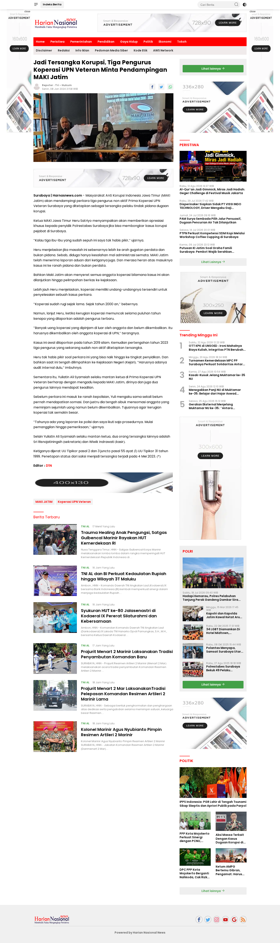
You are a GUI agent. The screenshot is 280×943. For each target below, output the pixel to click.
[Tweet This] (161, 87)
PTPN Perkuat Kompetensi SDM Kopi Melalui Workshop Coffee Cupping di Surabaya (212, 235)
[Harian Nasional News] (51, 919)
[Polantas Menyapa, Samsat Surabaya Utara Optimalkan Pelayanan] (193, 651)
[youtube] (225, 919)
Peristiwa (57, 42)
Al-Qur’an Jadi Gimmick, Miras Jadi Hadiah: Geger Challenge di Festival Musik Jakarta (212, 191)
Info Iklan (82, 50)
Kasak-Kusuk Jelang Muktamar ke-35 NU (217, 377)
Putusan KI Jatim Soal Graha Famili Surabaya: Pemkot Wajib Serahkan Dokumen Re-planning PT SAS (206, 250)
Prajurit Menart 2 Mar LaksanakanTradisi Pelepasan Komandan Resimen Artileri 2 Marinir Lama (123, 694)
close (27, 11)
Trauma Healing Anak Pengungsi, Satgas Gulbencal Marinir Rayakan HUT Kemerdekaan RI (124, 538)
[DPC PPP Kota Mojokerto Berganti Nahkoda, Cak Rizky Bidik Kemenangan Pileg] (195, 857)
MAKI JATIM (43, 502)
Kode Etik (140, 50)
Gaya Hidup (129, 42)
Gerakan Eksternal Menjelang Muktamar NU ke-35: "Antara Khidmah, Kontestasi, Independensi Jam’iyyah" (215, 406)
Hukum (67, 85)
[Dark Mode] (244, 4)
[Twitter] (207, 919)
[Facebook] (199, 919)
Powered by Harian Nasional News (140, 932)
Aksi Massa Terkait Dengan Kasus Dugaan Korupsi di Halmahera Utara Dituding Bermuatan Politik (231, 838)
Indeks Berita (52, 4)
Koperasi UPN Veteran (74, 502)
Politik (148, 42)
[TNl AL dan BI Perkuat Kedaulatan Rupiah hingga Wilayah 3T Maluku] (55, 580)
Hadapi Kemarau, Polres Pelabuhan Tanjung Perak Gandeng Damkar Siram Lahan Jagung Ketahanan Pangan (212, 598)
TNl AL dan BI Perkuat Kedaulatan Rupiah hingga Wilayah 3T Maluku (123, 576)
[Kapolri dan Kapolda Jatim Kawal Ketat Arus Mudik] (193, 613)
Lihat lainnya (211, 69)
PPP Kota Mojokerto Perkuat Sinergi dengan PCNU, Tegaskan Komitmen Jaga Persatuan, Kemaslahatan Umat (194, 837)
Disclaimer (44, 50)
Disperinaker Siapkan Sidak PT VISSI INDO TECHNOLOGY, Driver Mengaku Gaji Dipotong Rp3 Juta (210, 206)
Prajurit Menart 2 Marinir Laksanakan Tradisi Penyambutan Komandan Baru (127, 654)
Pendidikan (106, 42)
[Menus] (35, 4)
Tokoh (182, 42)
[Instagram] (216, 919)
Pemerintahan (81, 42)
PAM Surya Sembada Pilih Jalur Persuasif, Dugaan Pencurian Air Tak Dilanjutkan (210, 220)
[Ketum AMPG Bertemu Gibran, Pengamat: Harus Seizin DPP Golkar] (231, 855)
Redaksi (64, 50)
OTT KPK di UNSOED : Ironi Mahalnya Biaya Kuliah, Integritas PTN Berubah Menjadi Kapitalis (216, 347)
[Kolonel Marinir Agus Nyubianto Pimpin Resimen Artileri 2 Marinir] (55, 736)
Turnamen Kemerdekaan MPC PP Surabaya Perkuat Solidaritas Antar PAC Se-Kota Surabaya (216, 362)
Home (40, 42)
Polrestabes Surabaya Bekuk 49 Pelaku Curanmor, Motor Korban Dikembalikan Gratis (223, 668)
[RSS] (243, 919)
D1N (49, 465)
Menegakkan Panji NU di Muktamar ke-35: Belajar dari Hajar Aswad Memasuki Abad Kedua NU (215, 391)
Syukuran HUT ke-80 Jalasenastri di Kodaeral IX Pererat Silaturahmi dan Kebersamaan (119, 616)
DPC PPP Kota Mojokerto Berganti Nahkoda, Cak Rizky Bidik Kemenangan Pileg (194, 873)
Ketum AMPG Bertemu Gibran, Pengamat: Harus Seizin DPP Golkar (229, 870)
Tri (57, 85)
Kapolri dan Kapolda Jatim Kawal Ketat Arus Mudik (223, 615)
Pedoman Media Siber (111, 50)
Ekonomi (165, 42)
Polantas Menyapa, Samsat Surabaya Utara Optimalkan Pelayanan (224, 649)
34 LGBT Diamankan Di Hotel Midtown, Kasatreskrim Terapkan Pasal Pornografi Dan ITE (224, 631)
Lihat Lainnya (211, 262)
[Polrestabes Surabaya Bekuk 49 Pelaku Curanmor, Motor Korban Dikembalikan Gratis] (193, 669)
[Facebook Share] (152, 87)
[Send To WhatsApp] (170, 87)
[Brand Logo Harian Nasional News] (56, 23)
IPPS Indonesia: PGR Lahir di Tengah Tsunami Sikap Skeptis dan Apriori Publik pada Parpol (213, 803)
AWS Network (163, 50)
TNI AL (85, 526)
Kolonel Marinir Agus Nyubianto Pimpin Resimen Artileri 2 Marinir (121, 732)
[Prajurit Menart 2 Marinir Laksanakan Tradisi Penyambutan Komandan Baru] (55, 658)
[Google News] (234, 919)
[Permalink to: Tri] (36, 86)
